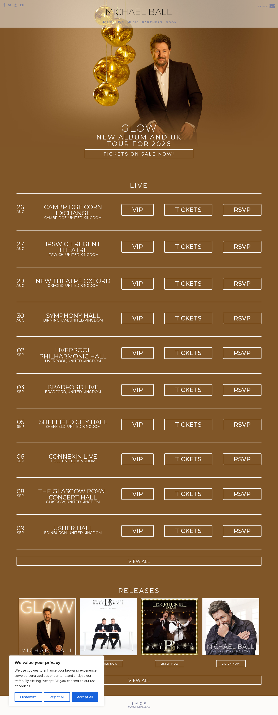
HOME (107, 22)
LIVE (120, 22)
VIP (137, 209)
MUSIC (133, 22)
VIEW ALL (139, 561)
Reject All (57, 697)
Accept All (85, 697)
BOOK (171, 22)
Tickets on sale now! (139, 154)
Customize (28, 697)
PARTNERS (152, 22)
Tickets (188, 209)
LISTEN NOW (108, 663)
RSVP (242, 209)
